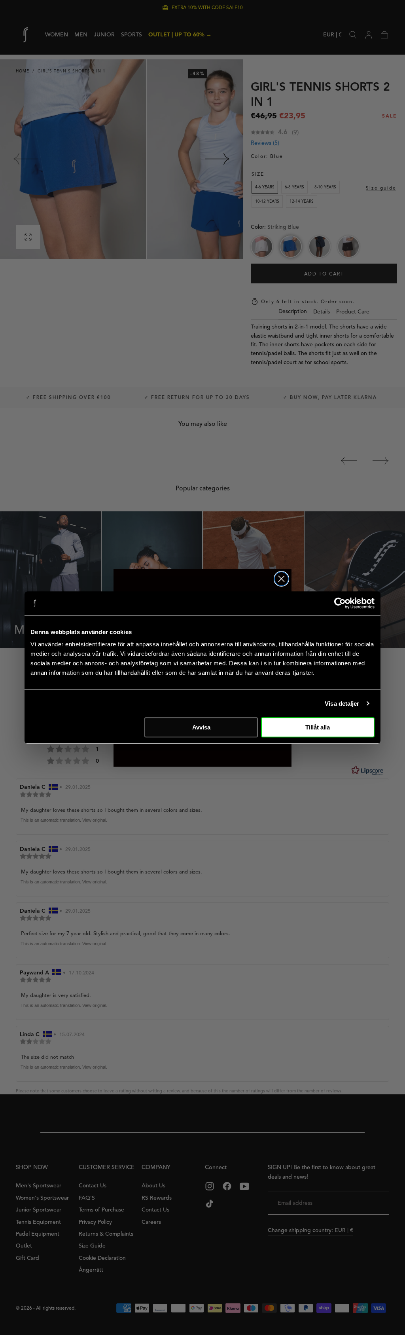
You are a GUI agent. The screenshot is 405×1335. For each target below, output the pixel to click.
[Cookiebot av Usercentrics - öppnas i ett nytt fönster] (340, 603)
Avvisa (201, 727)
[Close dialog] (281, 579)
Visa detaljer (342, 703)
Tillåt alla (317, 727)
